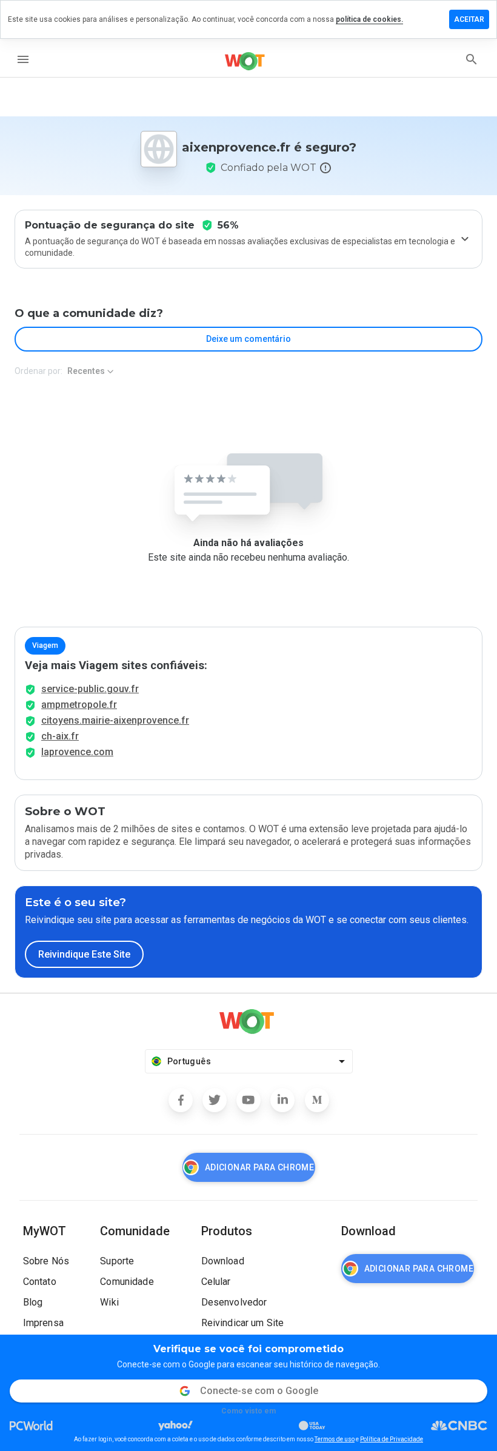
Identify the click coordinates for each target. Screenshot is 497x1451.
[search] (471, 59)
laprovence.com (77, 752)
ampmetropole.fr (79, 704)
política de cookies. (369, 19)
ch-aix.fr (60, 736)
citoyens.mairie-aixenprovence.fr (115, 720)
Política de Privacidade (391, 1439)
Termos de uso (335, 1439)
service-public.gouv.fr (90, 689)
